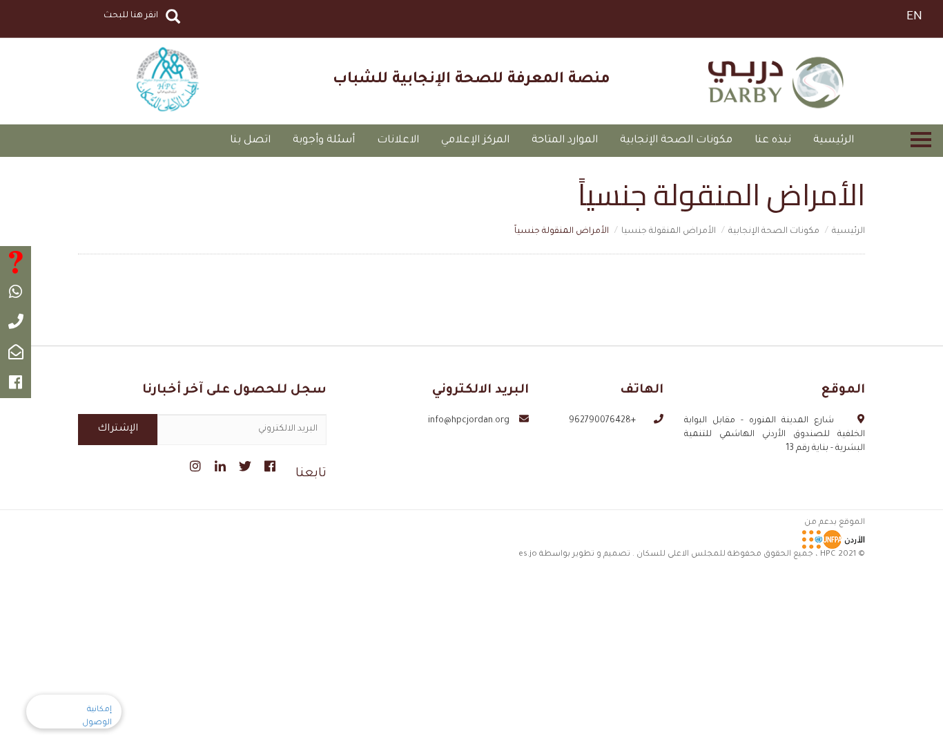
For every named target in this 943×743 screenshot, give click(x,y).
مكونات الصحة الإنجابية (676, 141)
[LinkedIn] (218, 464)
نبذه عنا (773, 141)
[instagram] (193, 464)
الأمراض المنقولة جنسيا (668, 231)
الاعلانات (398, 141)
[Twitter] (243, 464)
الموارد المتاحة (565, 141)
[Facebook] (268, 464)
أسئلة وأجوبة (324, 141)
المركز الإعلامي (475, 141)
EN (914, 17)
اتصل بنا (250, 141)
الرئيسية (833, 141)
